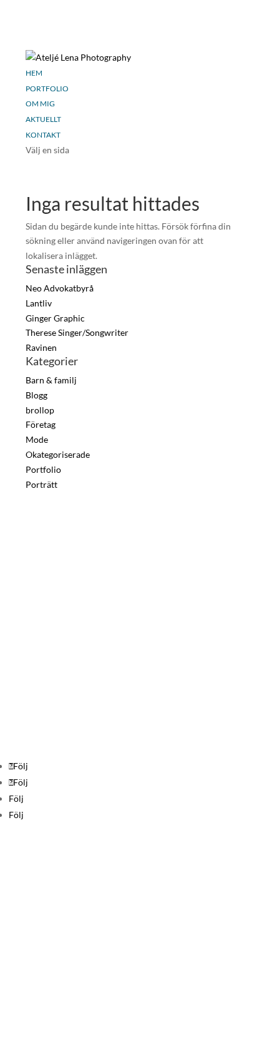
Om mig (40, 103)
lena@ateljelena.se (35, 560)
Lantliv (39, 303)
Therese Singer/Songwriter (77, 332)
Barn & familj (51, 380)
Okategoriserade (58, 454)
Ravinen (41, 347)
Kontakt (43, 134)
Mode (37, 439)
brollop (40, 410)
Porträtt (41, 484)
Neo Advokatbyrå (60, 288)
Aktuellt (43, 119)
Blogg (36, 395)
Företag (41, 424)
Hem (34, 73)
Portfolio (47, 88)
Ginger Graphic (55, 318)
